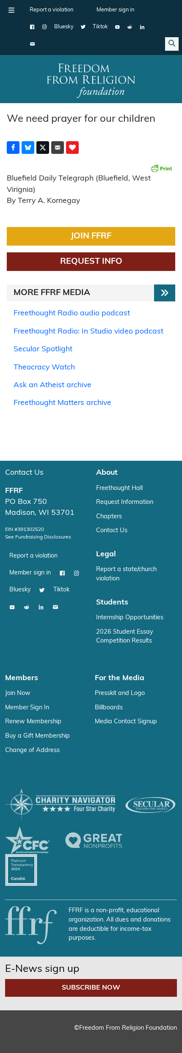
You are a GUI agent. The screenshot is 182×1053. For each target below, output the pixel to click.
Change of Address (32, 750)
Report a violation (51, 10)
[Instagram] (45, 27)
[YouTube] (117, 27)
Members (21, 678)
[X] (83, 27)
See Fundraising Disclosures (38, 537)
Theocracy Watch (44, 367)
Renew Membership (33, 722)
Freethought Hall (119, 488)
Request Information (124, 502)
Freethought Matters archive (62, 403)
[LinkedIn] (142, 27)
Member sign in (115, 10)
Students (112, 602)
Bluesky (64, 27)
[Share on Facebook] (13, 147)
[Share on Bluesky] (28, 147)
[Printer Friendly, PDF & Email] (161, 168)
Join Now (17, 693)
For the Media (119, 678)
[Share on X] (42, 147)
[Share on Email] (57, 147)
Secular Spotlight (43, 349)
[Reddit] (130, 27)
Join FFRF (91, 236)
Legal (106, 554)
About (107, 472)
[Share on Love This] (72, 147)
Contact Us (24, 472)
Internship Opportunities (129, 618)
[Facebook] (32, 27)
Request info (91, 261)
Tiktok (100, 27)
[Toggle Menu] (11, 10)
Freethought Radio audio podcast (72, 313)
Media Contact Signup (126, 722)
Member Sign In (27, 708)
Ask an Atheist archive (52, 385)
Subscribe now (91, 988)
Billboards (109, 708)
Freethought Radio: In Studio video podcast (88, 331)
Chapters (109, 517)
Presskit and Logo (120, 693)
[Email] (32, 44)
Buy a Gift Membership (37, 736)
